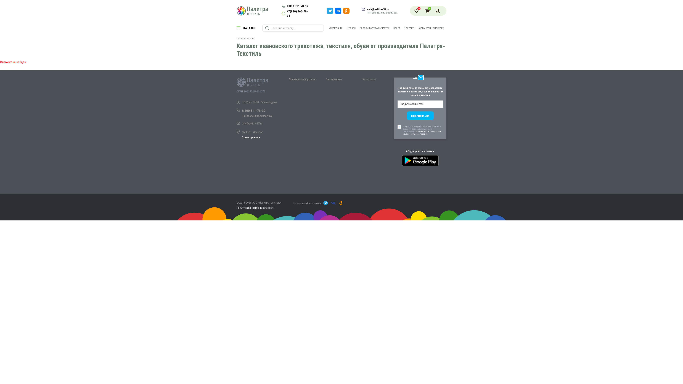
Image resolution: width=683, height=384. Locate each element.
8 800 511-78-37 (297, 6)
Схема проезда (251, 137)
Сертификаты (334, 79)
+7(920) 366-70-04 (297, 13)
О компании (336, 27)
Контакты (409, 27)
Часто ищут (369, 79)
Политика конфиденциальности (255, 207)
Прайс (396, 27)
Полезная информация (302, 79)
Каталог (249, 28)
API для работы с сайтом (420, 151)
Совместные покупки (431, 27)
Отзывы (351, 27)
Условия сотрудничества (374, 27)
